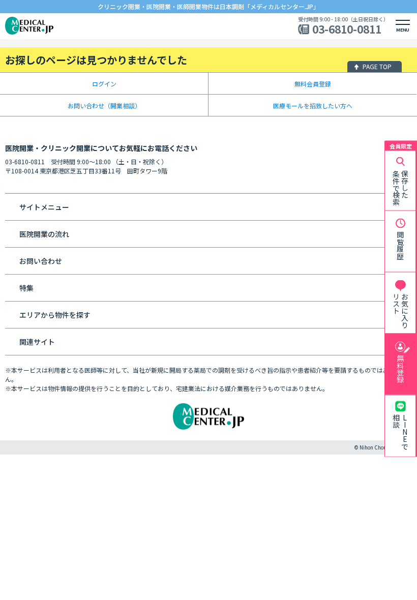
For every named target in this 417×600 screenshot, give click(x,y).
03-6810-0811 (346, 29)
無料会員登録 (312, 83)
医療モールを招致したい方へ (312, 105)
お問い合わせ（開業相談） (104, 105)
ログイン (104, 83)
